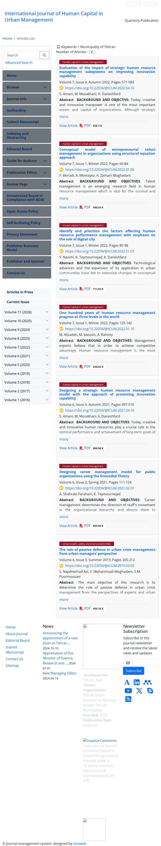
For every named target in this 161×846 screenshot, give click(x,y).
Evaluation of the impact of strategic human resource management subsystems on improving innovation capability (107, 71)
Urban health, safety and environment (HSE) (87, 543)
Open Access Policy (22, 211)
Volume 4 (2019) (17, 373)
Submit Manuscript (23, 122)
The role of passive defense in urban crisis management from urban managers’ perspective (107, 551)
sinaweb (79, 843)
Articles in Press (20, 292)
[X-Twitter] (139, 692)
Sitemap (12, 665)
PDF (92, 125)
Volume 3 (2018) (17, 382)
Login (134, 3)
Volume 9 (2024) (17, 329)
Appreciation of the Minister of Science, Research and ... (58, 658)
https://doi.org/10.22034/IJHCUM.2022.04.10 (99, 88)
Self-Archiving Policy (23, 223)
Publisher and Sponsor (25, 261)
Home (7, 38)
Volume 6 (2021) (17, 356)
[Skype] (150, 692)
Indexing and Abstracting (18, 135)
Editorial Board (19, 149)
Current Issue (18, 302)
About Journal (17, 634)
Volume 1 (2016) (17, 400)
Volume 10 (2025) (18, 321)
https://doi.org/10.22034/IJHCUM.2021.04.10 (99, 410)
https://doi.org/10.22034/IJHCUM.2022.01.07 (99, 251)
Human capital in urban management (83, 62)
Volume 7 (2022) (17, 347)
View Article (68, 125)
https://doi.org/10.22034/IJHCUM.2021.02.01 (99, 488)
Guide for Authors (22, 160)
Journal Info (17, 99)
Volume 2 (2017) (17, 391)
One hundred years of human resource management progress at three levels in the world (107, 314)
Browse (13, 87)
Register (150, 3)
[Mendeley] (148, 683)
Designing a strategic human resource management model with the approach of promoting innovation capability (107, 394)
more (64, 116)
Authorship (16, 110)
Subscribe (134, 671)
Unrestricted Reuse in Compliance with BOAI (25, 197)
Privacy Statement (22, 234)
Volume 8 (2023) (17, 338)
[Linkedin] (137, 683)
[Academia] (127, 683)
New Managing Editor (60, 673)
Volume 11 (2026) (18, 312)
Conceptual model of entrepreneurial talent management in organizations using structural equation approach (107, 153)
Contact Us (16, 273)
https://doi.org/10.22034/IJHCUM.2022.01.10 (99, 329)
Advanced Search (18, 62)
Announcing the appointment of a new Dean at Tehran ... (60, 638)
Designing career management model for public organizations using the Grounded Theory (107, 474)
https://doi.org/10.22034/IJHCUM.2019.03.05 (99, 565)
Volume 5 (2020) (17, 364)
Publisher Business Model (22, 248)
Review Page (17, 184)
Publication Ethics (22, 172)
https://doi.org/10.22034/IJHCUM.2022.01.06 (99, 169)
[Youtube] (128, 692)
